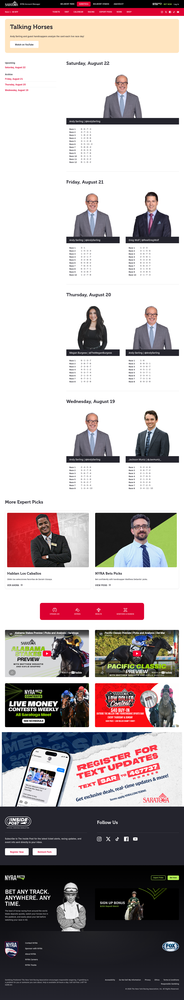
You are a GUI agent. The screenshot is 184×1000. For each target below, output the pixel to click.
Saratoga (83, 4)
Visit (67, 11)
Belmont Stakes (101, 4)
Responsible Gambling (170, 984)
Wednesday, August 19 (16, 89)
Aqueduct (119, 4)
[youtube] (178, 12)
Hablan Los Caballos (24, 574)
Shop (129, 11)
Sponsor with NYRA (33, 948)
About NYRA (30, 954)
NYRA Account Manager (30, 4)
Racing (91, 11)
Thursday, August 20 (15, 84)
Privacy (148, 980)
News (119, 11)
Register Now (17, 851)
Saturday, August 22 (15, 67)
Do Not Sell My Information (130, 980)
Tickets (56, 11)
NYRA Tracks (30, 965)
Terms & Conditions (171, 980)
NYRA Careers (31, 959)
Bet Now (168, 4)
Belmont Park (67, 4)
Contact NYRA (31, 943)
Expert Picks (105, 11)
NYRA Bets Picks (108, 574)
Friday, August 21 (14, 78)
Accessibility (110, 980)
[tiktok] (174, 12)
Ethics (157, 980)
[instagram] (162, 12)
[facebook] (170, 12)
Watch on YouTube (24, 44)
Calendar (78, 11)
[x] (166, 12)
